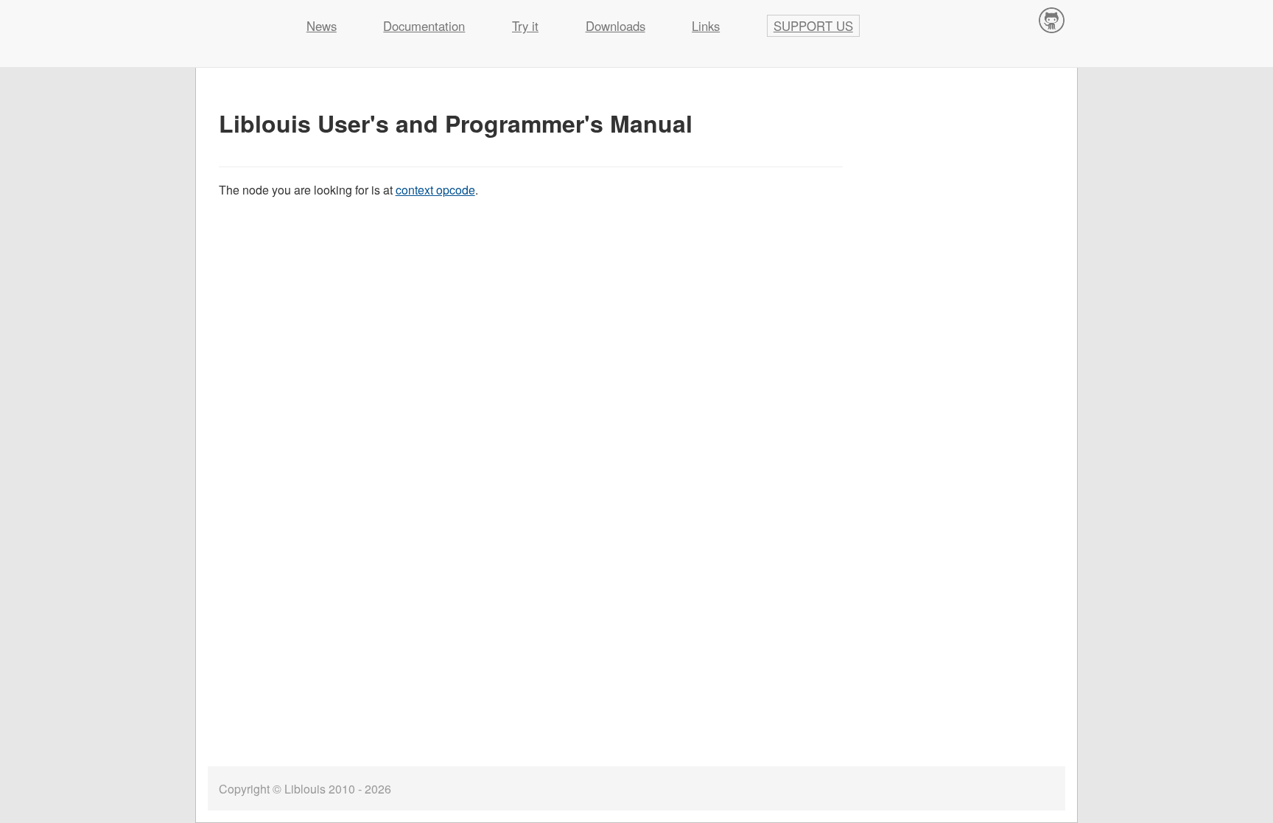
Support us (813, 26)
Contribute (1052, 19)
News (321, 26)
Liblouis (239, 18)
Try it (525, 26)
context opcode (435, 189)
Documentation (424, 26)
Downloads (615, 26)
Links (706, 26)
